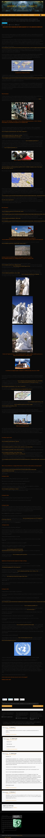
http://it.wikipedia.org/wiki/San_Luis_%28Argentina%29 (11, 258)
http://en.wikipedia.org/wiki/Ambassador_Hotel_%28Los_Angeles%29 (14, 131)
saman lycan (12, 24)
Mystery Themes (19, 835)
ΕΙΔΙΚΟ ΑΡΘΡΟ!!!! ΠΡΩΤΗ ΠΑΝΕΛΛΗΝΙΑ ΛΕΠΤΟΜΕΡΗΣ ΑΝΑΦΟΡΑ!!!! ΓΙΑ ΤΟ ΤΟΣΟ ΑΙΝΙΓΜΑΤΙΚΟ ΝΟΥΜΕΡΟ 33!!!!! (20, 703)
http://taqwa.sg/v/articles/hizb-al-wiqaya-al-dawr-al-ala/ (17, 576)
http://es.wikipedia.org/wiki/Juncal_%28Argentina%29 (11, 264)
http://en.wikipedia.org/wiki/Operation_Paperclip (10, 441)
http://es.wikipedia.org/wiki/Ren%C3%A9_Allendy (25, 624)
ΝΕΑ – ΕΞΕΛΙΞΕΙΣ (12, 15)
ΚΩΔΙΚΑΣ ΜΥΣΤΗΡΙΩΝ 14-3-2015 (38, 706)
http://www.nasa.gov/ (31, 609)
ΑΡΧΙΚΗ (6, 15)
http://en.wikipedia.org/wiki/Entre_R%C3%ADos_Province (28, 382)
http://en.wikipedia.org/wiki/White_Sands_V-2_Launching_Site (14, 453)
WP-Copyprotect (9, 837)
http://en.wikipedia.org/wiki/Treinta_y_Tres (35, 401)
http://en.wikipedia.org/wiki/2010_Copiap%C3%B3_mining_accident (14, 243)
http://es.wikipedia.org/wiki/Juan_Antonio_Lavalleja (23, 404)
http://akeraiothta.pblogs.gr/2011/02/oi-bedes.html (11, 567)
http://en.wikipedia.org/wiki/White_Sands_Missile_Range (12, 452)
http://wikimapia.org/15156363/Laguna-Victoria (21, 266)
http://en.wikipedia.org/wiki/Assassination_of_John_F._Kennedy (29, 121)
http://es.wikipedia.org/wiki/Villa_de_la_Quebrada (30, 274)
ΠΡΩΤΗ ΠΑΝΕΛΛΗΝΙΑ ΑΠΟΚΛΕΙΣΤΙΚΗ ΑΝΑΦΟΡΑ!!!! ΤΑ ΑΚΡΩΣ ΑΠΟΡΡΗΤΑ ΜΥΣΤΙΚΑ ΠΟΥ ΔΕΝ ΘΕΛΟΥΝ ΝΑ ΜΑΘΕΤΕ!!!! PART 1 (36, 714)
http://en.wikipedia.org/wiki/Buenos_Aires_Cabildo (11, 272)
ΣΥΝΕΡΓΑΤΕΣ (25, 15)
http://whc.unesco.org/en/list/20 (8, 199)
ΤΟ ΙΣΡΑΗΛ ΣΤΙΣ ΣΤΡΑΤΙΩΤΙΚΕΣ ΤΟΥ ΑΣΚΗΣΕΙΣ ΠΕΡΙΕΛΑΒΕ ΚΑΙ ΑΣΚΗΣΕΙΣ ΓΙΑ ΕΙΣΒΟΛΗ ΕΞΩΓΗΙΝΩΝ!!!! (7, 706)
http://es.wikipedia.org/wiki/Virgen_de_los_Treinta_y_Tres (27, 571)
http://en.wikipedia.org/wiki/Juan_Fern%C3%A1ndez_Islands (12, 211)
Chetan (5, 837)
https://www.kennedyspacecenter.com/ (25, 637)
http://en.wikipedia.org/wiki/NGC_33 (30, 605)
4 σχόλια (18, 24)
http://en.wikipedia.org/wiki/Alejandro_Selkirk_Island (11, 218)
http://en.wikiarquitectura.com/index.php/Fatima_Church (21, 389)
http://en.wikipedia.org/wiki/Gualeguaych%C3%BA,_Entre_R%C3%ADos (30, 380)
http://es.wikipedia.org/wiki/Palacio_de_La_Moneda (11, 239)
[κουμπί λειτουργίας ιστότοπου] (40, 15)
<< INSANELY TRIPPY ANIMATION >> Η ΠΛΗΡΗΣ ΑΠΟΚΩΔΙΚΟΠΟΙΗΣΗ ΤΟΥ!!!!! (8, 714)
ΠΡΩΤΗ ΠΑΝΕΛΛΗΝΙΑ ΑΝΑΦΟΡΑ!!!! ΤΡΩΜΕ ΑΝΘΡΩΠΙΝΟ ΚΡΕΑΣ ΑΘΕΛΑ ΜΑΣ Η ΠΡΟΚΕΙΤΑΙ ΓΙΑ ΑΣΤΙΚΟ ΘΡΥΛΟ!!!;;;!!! (22, 714)
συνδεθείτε (15, 807)
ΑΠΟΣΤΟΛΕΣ (19, 15)
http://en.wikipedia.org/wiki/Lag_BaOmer (20, 554)
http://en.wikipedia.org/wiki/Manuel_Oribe (9, 405)
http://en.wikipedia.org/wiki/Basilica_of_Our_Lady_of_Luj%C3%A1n (14, 386)
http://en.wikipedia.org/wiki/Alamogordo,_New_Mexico (11, 136)
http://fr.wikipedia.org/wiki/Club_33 (10, 147)
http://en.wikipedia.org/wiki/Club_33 (32, 140)
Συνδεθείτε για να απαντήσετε (11, 734)
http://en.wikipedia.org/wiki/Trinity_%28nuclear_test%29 (12, 135)
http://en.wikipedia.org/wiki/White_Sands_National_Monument (13, 449)
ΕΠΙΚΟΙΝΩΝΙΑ (32, 15)
